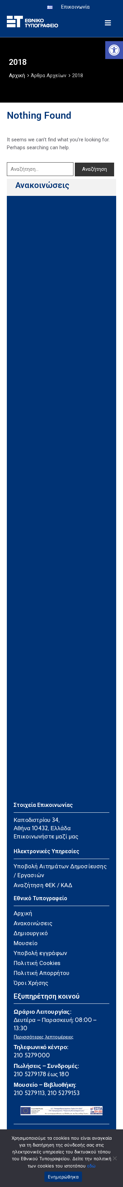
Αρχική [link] (17, 75)
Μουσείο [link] (26, 943)
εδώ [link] (91, 1165)
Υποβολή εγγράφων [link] (40, 953)
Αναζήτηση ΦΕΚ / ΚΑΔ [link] (43, 885)
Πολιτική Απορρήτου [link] (42, 972)
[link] (114, 50)
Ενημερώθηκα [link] (63, 1176)
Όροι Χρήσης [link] (31, 982)
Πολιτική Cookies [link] (37, 963)
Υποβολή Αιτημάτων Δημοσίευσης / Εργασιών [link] (60, 871)
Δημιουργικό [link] (31, 933)
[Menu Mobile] (108, 21)
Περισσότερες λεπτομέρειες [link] (43, 1037)
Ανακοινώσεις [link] (42, 185)
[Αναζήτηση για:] (40, 169)
